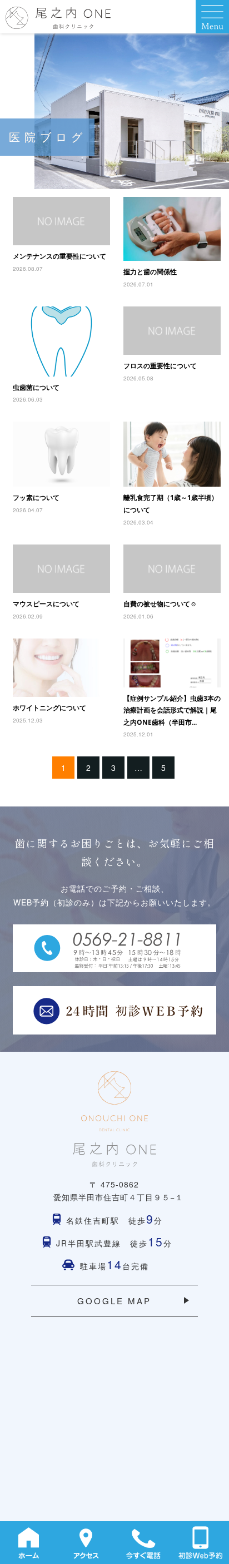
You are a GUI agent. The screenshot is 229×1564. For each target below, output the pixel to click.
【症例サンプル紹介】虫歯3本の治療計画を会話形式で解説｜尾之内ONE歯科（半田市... (172, 710)
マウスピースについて (46, 603)
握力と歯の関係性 (150, 271)
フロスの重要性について (160, 365)
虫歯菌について (36, 387)
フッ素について (36, 497)
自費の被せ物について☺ (160, 603)
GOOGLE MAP (114, 1300)
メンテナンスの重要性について (59, 256)
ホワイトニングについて (49, 707)
